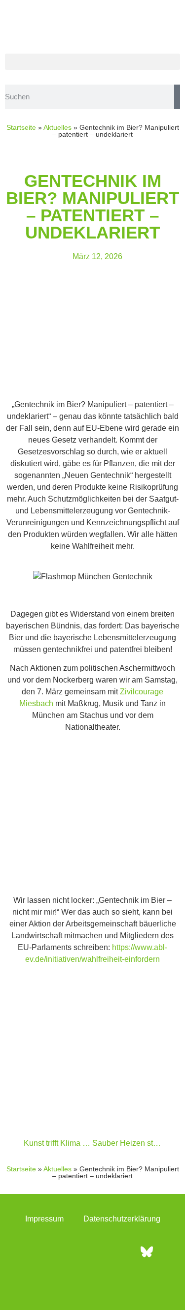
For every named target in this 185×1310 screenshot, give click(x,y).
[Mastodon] (120, 1251)
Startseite (21, 127)
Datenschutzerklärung (121, 1219)
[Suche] (177, 97)
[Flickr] (92, 1251)
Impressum (44, 1219)
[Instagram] (65, 1251)
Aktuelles (57, 127)
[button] (92, 62)
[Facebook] (38, 1251)
